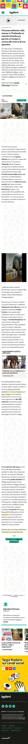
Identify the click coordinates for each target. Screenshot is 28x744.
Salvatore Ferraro (11, 609)
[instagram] (6, 706)
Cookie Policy (5, 730)
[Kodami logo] (14, 12)
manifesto (4, 725)
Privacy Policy (18, 728)
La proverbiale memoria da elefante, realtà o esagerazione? (11, 645)
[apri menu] (3, 12)
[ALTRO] (5, 622)
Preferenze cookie (16, 730)
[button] (3, 668)
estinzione (5, 514)
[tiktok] (3, 706)
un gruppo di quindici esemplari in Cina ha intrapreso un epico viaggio (13, 391)
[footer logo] (6, 696)
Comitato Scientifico (7, 728)
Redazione (11, 725)
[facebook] (13, 706)
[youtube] (10, 706)
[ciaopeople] (6, 738)
